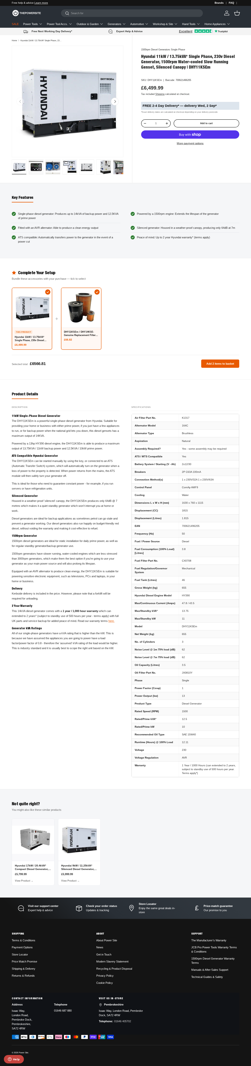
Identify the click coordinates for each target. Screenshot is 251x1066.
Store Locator (20, 954)
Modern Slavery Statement (112, 961)
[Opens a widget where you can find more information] (14, 1059)
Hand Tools (189, 24)
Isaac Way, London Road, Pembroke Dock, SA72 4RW (121, 1013)
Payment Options (22, 947)
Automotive (137, 24)
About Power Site (106, 940)
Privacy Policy (105, 975)
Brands (219, 2)
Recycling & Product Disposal (114, 968)
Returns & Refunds (23, 975)
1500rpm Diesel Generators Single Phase (163, 49)
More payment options (190, 143)
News (99, 947)
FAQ (231, 2)
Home (14, 40)
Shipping (159, 94)
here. (111, 620)
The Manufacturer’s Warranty (208, 940)
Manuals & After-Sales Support (209, 969)
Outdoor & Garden (88, 24)
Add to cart (206, 123)
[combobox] (132, 13)
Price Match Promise (24, 961)
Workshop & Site (163, 24)
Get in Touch (103, 954)
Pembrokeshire (113, 1004)
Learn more (41, 2)
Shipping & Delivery (23, 968)
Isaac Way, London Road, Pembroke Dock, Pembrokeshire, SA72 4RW (22, 1019)
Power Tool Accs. (57, 24)
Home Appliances (215, 24)
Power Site (23, 1052)
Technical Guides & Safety (207, 976)
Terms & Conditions (23, 940)
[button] (237, 13)
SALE (15, 24)
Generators (114, 24)
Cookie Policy (104, 982)
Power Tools (30, 24)
